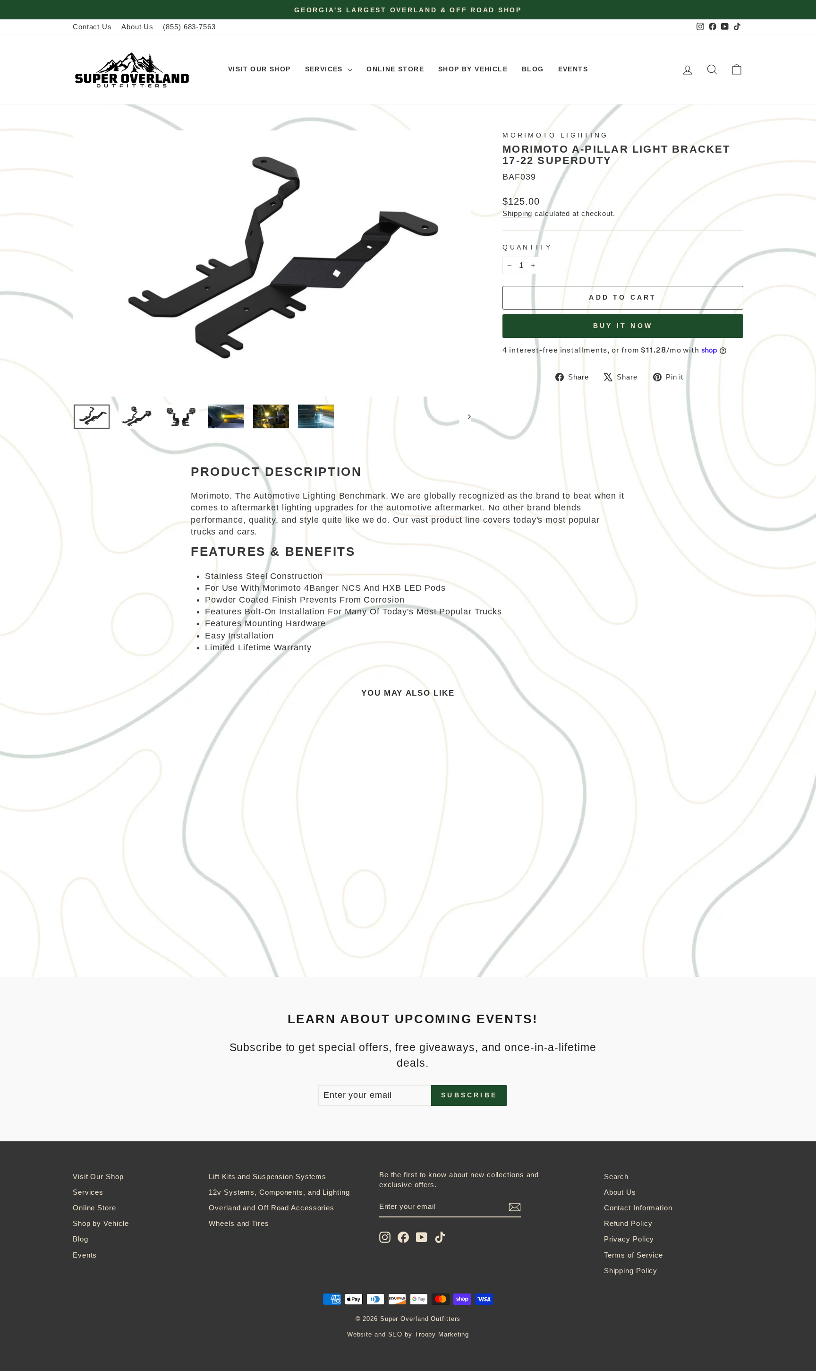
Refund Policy (628, 1223)
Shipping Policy (631, 1271)
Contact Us (92, 27)
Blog (533, 69)
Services (325, 69)
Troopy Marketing (442, 1334)
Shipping (517, 213)
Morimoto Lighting (555, 135)
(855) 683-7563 (189, 27)
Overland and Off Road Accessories (271, 1208)
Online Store (395, 69)
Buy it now (623, 325)
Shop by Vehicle (473, 69)
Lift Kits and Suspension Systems (267, 1177)
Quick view (153, 870)
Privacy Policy (629, 1239)
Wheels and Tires (239, 1223)
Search (616, 1177)
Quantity (527, 247)
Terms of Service (633, 1255)
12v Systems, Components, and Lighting (279, 1192)
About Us (137, 27)
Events (573, 69)
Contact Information (638, 1208)
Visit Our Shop (259, 69)
